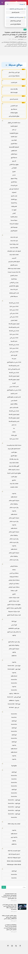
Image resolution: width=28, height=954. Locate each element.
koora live (14, 679)
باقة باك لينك (14, 89)
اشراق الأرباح (14, 230)
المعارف (14, 192)
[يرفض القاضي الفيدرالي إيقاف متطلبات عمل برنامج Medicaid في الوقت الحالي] (22, 918)
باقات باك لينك (14, 247)
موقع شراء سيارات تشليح (14, 604)
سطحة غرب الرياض (14, 583)
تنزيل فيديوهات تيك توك (14, 857)
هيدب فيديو (14, 196)
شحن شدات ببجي (14, 386)
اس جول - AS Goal (14, 707)
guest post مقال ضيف (14, 448)
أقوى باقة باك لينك (14, 466)
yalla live (14, 655)
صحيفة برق (14, 109)
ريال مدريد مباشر (14, 507)
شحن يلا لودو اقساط (14, 327)
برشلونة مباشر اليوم (14, 645)
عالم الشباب (14, 82)
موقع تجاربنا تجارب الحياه (14, 473)
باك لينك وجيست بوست (14, 272)
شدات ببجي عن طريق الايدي (14, 362)
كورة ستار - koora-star (14, 665)
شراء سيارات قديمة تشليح (14, 615)
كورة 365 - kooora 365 (14, 704)
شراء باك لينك (14, 237)
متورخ (14, 171)
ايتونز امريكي (14, 320)
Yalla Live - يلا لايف (14, 693)
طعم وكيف (14, 206)
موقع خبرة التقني (14, 164)
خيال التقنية (14, 136)
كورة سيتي (14, 625)
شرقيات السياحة (14, 223)
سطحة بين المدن (14, 573)
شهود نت (14, 209)
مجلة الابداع (14, 182)
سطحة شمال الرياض (14, 580)
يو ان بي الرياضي (14, 282)
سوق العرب (14, 452)
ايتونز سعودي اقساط (14, 323)
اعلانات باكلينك (14, 487)
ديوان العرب (14, 476)
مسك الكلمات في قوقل (14, 122)
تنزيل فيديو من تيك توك (14, 850)
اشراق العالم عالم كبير (14, 261)
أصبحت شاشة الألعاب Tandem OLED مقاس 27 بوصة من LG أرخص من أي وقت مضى (14, 35)
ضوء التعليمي (14, 105)
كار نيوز (14, 161)
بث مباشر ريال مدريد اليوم (14, 632)
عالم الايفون (14, 150)
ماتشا (14, 431)
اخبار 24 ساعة (14, 289)
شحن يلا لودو (14, 393)
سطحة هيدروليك (14, 576)
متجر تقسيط (14, 341)
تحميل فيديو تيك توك (14, 854)
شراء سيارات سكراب (14, 597)
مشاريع (14, 480)
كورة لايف (14, 721)
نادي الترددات (14, 185)
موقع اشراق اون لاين (14, 116)
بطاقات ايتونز (14, 404)
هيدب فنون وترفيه (14, 293)
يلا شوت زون (14, 837)
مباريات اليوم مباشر (14, 500)
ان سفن (14, 129)
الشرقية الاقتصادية (14, 147)
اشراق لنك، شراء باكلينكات (14, 251)
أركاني (14, 213)
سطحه (14, 569)
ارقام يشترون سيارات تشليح (14, 608)
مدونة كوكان (14, 154)
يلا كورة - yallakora (14, 700)
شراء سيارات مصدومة (14, 611)
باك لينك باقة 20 (14, 459)
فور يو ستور (14, 355)
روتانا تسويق (14, 178)
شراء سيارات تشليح (14, 601)
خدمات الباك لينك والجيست (14, 445)
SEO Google (14, 92)
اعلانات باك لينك (14, 483)
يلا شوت (14, 493)
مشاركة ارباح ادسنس (14, 76)
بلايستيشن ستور (14, 407)
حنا (14, 428)
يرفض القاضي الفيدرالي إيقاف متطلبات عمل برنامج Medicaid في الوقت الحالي (9, 917)
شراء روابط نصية (14, 244)
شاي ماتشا (14, 435)
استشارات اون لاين (14, 189)
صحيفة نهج (14, 157)
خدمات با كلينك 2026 (14, 469)
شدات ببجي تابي (14, 313)
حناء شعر (14, 425)
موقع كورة (14, 765)
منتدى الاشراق (14, 265)
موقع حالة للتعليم (14, 286)
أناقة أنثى (14, 168)
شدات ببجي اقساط (14, 303)
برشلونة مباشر (14, 504)
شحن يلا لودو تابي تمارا (14, 369)
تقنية (25, 29)
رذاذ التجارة (14, 203)
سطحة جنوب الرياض (14, 587)
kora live (14, 717)
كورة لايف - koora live (14, 800)
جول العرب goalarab (14, 628)
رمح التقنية (14, 199)
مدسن (14, 175)
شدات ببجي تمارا (14, 306)
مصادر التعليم (14, 275)
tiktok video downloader (14, 861)
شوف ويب (14, 140)
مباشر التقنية (14, 216)
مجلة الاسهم (14, 143)
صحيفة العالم (14, 296)
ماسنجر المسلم (14, 99)
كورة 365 (14, 621)
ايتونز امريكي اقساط (14, 376)
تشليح (14, 594)
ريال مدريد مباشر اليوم (14, 641)
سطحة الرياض (14, 566)
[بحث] (2, 2)
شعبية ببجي (14, 400)
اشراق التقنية (14, 126)
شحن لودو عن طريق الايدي (14, 397)
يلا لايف (14, 635)
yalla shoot (14, 497)
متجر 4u (14, 358)
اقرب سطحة (14, 590)
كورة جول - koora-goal (14, 669)
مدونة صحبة (14, 220)
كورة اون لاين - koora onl (14, 697)
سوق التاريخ (14, 455)
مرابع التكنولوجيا (14, 133)
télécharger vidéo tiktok (14, 864)
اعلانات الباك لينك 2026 (14, 268)
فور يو (14, 383)
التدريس (14, 258)
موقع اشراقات (14, 112)
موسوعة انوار (14, 227)
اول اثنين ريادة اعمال (14, 72)
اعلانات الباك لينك (14, 254)
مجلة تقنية (14, 279)
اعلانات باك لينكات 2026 (14, 823)
